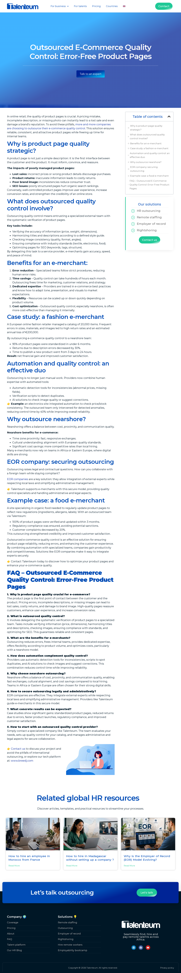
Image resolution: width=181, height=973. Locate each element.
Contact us (18, 748)
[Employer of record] (133, 224)
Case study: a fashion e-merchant (149, 148)
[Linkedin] (133, 947)
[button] (169, 116)
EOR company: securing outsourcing (144, 169)
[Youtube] (148, 947)
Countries (112, 6)
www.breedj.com (22, 760)
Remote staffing (149, 217)
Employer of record (151, 224)
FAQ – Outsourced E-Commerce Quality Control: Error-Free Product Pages (149, 184)
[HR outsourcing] (133, 211)
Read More (14, 865)
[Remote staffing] (133, 217)
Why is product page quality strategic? (146, 128)
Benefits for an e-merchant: (146, 143)
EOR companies (17, 479)
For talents (80, 6)
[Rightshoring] (133, 230)
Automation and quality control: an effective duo (150, 155)
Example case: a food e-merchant (149, 175)
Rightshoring (147, 230)
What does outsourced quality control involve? (147, 136)
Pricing (96, 6)
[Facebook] (141, 947)
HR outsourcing (148, 211)
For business (58, 6)
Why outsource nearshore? (145, 162)
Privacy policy (167, 968)
